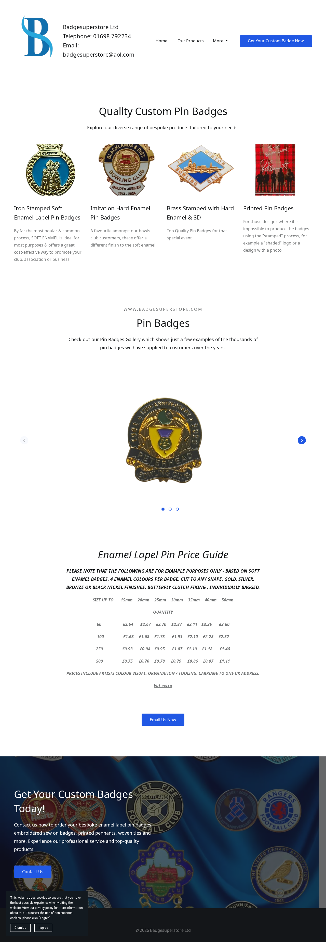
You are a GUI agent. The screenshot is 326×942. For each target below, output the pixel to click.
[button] (302, 440)
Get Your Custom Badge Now (276, 41)
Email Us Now (163, 719)
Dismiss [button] (20, 928)
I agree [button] (43, 928)
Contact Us (32, 871)
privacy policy (44, 908)
